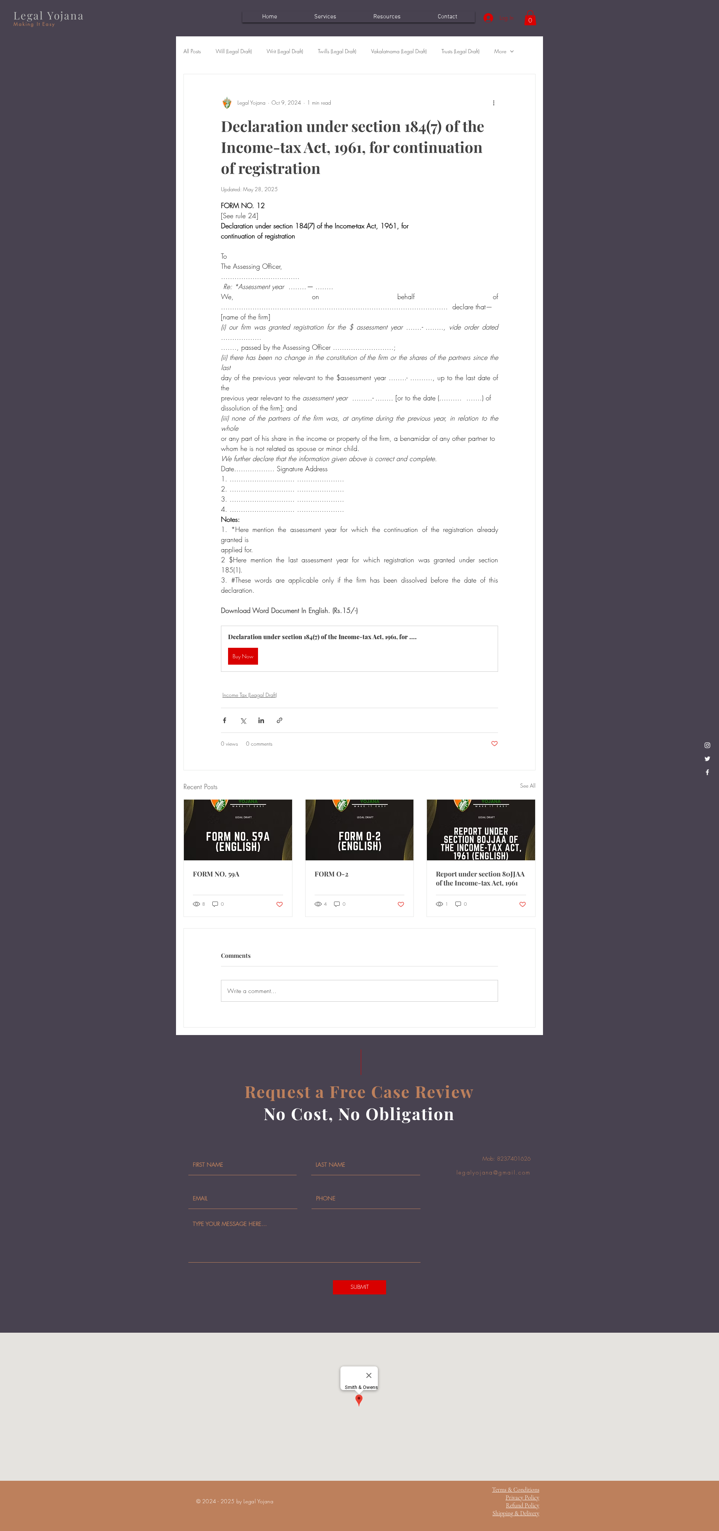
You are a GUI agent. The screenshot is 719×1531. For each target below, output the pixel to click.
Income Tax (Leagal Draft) (249, 694)
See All (528, 785)
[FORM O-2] (360, 830)
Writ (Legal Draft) (285, 51)
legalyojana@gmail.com (493, 1172)
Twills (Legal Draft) (337, 51)
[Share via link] (279, 720)
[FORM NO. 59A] (238, 830)
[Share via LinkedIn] (261, 720)
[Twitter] (707, 759)
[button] (530, 17)
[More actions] (493, 102)
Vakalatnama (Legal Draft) (399, 51)
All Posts (192, 51)
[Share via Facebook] (224, 720)
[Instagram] (707, 745)
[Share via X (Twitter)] (242, 720)
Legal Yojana (48, 15)
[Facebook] (707, 772)
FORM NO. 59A (216, 873)
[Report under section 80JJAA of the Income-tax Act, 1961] (481, 830)
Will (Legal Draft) (234, 51)
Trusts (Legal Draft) (460, 51)
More (500, 51)
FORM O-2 (331, 873)
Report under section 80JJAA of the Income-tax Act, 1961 (480, 878)
